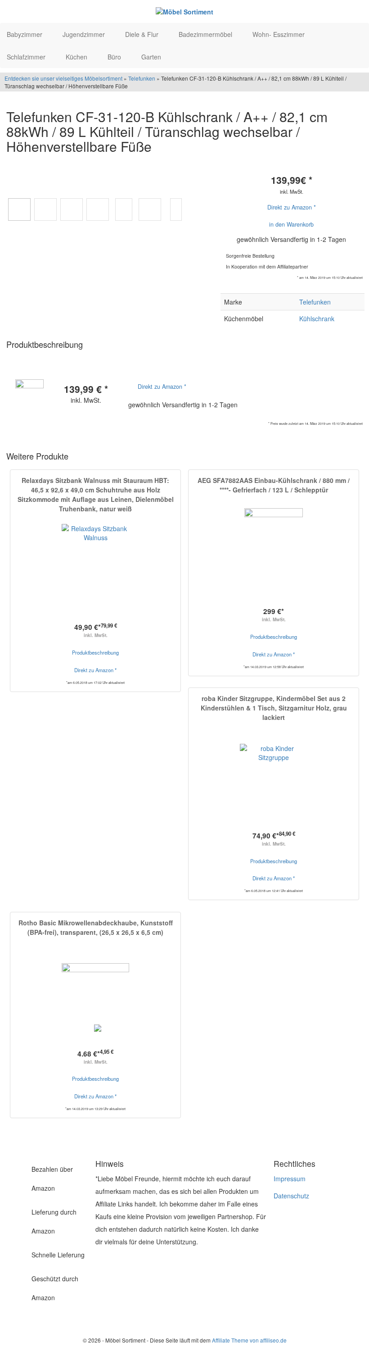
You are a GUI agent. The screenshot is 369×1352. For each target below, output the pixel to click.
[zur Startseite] (184, 11)
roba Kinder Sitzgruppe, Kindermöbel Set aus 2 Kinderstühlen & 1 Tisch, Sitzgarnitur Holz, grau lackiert (274, 708)
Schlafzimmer (27, 56)
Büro (115, 56)
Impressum (290, 1178)
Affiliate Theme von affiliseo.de (249, 1340)
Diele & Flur (142, 34)
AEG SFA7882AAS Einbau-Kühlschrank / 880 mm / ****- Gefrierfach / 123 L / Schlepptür (274, 485)
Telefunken (141, 78)
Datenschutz (291, 1195)
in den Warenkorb (291, 224)
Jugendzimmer (85, 34)
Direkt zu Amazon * (291, 207)
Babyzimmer (25, 34)
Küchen (77, 56)
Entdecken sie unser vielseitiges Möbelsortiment (64, 78)
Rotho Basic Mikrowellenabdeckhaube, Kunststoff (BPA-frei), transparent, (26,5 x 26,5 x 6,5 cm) (95, 927)
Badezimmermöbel (206, 34)
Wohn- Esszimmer (279, 34)
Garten (152, 56)
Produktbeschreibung (95, 652)
